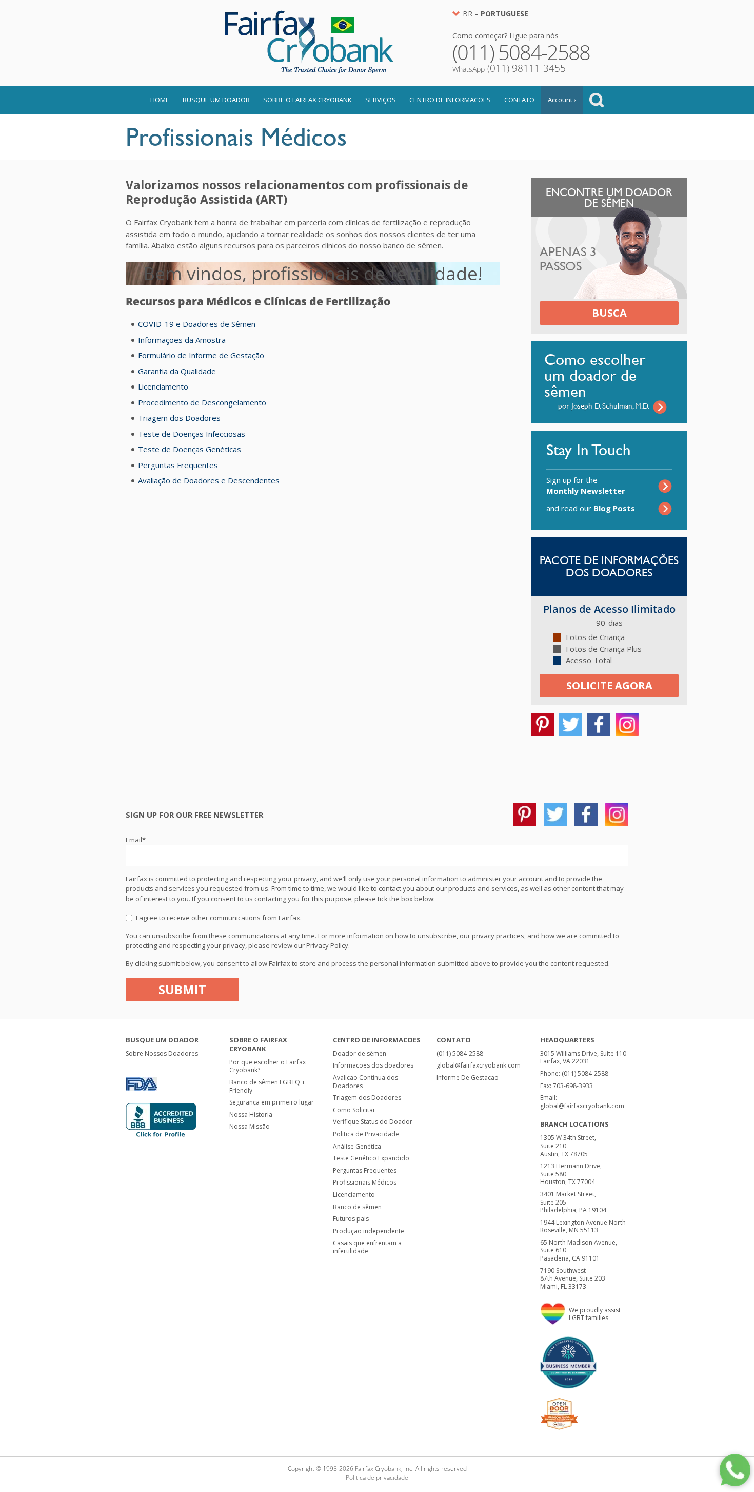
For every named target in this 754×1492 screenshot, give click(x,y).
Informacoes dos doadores (373, 1065)
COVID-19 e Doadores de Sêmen (196, 324)
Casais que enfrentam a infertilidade (367, 1246)
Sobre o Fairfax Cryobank (307, 99)
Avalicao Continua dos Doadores (365, 1081)
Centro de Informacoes (450, 99)
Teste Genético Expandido (371, 1158)
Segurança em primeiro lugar (271, 1102)
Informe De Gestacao (467, 1077)
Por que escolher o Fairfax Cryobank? (267, 1066)
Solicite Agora (609, 685)
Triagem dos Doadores (179, 418)
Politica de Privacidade (366, 1134)
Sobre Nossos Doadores (162, 1053)
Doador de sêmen (359, 1053)
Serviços (380, 99)
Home (159, 99)
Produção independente (368, 1231)
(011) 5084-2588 (459, 1053)
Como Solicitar (354, 1110)
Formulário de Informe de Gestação (201, 355)
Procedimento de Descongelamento (202, 402)
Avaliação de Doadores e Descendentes (209, 480)
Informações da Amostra (182, 340)
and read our (590, 508)
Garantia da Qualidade (177, 371)
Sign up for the (585, 485)
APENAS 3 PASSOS (568, 259)
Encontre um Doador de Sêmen (609, 197)
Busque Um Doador (216, 99)
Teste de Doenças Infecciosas (191, 434)
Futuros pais (351, 1218)
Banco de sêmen (357, 1207)
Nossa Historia (250, 1114)
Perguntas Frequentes (178, 465)
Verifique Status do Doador (372, 1121)
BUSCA (609, 313)
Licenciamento (163, 386)
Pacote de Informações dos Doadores (609, 566)
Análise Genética (357, 1146)
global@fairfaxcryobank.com (478, 1065)
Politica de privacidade (377, 1477)
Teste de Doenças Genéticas (189, 449)
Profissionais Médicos (364, 1182)
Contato (519, 99)
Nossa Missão (249, 1126)
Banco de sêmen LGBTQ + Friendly (267, 1086)
